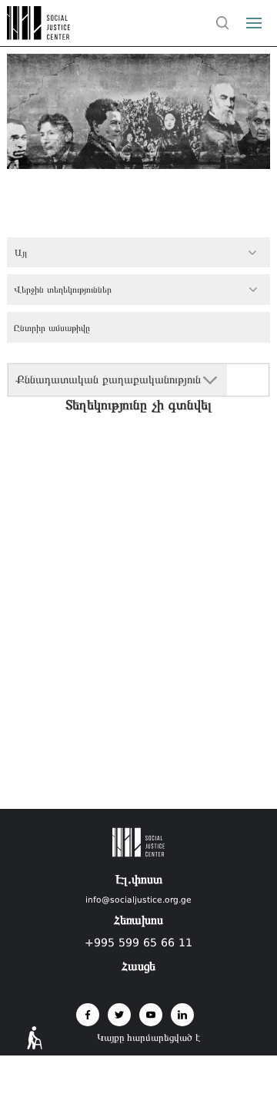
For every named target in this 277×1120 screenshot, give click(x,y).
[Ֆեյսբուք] (87, 1014)
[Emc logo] (40, 35)
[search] (222, 23)
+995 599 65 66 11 (138, 942)
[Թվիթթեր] (119, 1014)
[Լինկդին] (182, 1014)
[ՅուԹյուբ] (150, 1014)
